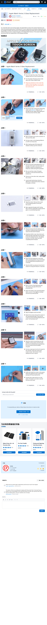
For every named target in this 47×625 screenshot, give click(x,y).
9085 (35, 16)
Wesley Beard (8, 494)
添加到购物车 (9, 452)
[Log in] (45, 2)
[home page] (7, 2)
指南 (28, 8)
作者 (4, 463)
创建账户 (27, 5)
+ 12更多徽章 (42, 470)
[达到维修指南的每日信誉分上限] (43, 469)
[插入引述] (12, 500)
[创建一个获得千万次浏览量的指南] (41, 469)
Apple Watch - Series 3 (16, 8)
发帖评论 (42, 510)
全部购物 (3, 426)
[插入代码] (8, 500)
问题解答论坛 (34, 8)
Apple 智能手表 (8, 8)
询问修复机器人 (31, 91)
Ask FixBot (40, 394)
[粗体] (4, 500)
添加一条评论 (40, 390)
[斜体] (6, 500)
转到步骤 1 (7, 24)
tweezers (33, 110)
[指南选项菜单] (44, 8)
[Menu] (2, 2)
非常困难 (10, 20)
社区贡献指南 (17, 20)
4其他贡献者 (41, 463)
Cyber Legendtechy (10, 486)
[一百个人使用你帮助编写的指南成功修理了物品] (38, 469)
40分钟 (4, 20)
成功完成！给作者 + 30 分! (24, 411)
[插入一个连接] (10, 500)
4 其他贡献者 (18, 15)
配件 (25, 8)
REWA (13, 15)
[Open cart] (42, 2)
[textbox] (23, 505)
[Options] (2, 9)
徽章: (42, 465)
